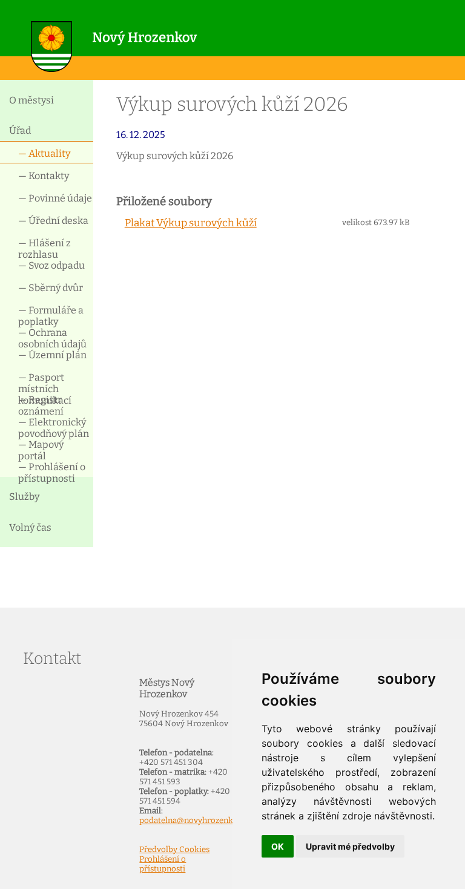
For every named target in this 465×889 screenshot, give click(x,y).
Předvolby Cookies (174, 850)
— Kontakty (43, 176)
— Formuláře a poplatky (51, 315)
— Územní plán (52, 355)
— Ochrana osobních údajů (52, 337)
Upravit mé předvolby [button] (350, 846)
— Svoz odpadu (51, 265)
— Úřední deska (53, 220)
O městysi (31, 100)
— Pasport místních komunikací (44, 382)
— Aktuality (44, 153)
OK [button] (277, 846)
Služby (24, 496)
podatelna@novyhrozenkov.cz (195, 820)
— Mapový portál (41, 449)
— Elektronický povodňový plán (53, 427)
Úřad (20, 130)
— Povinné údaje (55, 198)
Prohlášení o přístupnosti (162, 864)
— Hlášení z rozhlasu (44, 247)
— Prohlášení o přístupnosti (51, 471)
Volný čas (30, 527)
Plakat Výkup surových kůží (191, 223)
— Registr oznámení (41, 404)
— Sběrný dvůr (50, 288)
